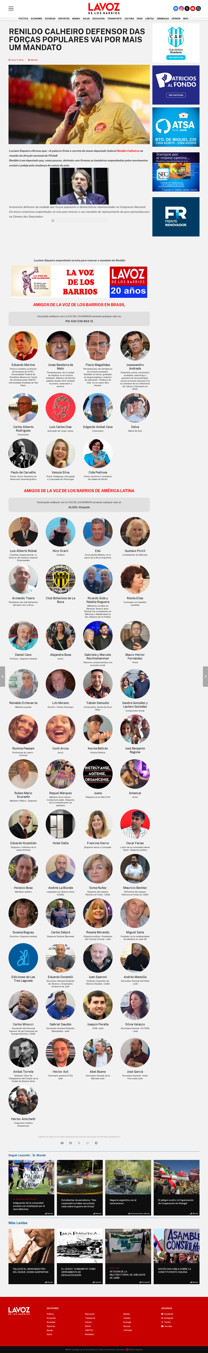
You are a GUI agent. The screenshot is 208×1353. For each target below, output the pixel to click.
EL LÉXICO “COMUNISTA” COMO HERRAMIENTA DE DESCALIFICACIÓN (30, 1272)
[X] (187, 8)
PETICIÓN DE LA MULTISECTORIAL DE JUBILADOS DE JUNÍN (79, 1274)
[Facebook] (175, 8)
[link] (128, 150)
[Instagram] (181, 8)
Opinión (50, 1282)
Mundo (34, 60)
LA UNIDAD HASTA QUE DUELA (174, 1269)
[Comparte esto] (71, 1143)
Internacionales (137, 1213)
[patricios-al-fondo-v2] (176, 85)
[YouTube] (192, 8)
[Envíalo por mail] (62, 1143)
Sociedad (97, 1282)
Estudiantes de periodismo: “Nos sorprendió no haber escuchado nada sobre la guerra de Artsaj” (78, 1203)
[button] (11, 8)
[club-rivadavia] (176, 43)
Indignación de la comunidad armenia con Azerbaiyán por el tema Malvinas (29, 1206)
